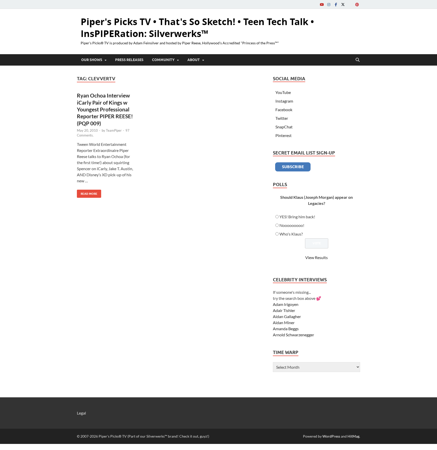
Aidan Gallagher (287, 316)
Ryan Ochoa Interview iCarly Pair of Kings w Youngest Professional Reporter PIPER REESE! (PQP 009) (105, 109)
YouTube (283, 92)
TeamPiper (114, 130)
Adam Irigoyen (285, 304)
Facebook (283, 109)
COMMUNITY (163, 60)
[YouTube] (322, 4)
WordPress (331, 436)
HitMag (353, 436)
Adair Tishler (284, 310)
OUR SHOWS (91, 60)
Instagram (284, 101)
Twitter (281, 118)
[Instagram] (329, 4)
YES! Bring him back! (297, 216)
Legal (81, 412)
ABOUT (193, 60)
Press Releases (129, 60)
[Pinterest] (357, 4)
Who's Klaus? (291, 233)
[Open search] (357, 60)
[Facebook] (336, 4)
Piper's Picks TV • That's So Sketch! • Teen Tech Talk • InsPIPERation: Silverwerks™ (197, 27)
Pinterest (283, 135)
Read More (87, 192)
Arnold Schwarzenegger (293, 334)
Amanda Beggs (286, 328)
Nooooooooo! (291, 225)
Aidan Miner (284, 322)
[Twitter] (343, 4)
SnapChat (284, 126)
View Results (316, 257)
